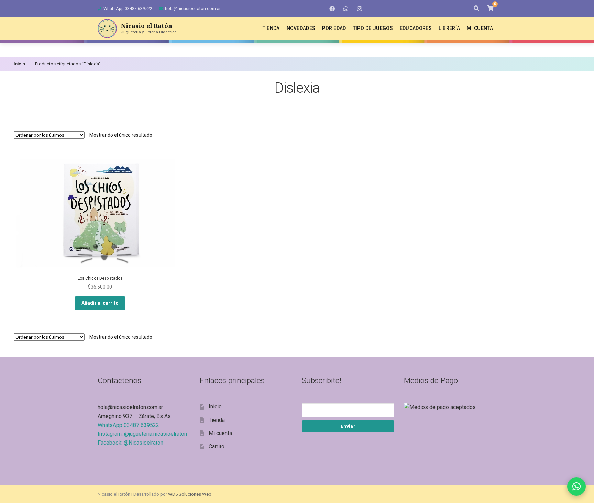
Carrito (216, 446)
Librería (449, 28)
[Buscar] (476, 8)
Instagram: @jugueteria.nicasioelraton (142, 433)
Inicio (19, 63)
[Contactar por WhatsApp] (576, 486)
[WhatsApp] (346, 8)
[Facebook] (332, 8)
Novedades (301, 28)
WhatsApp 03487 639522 (127, 8)
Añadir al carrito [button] (100, 303)
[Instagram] (359, 8)
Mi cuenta (480, 28)
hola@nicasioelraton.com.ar (193, 8)
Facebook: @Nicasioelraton (130, 442)
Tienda (271, 28)
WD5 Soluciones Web (189, 494)
